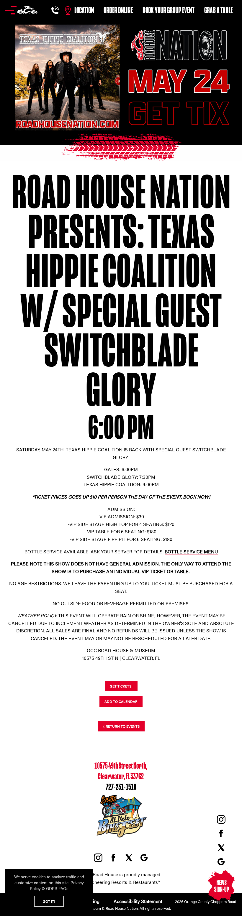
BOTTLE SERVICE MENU (191, 551)
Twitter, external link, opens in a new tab (221, 848)
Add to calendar (121, 701)
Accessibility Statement (137, 901)
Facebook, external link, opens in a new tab (221, 833)
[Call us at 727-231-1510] (55, 10)
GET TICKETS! (121, 686)
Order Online (118, 10)
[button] (21, 10)
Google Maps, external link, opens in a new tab (221, 862)
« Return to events (121, 726)
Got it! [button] (49, 901)
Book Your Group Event (168, 10)
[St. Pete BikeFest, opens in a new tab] (121, 837)
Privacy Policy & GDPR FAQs (57, 885)
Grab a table (218, 10)
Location (84, 10)
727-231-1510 (121, 787)
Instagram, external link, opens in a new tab (221, 819)
